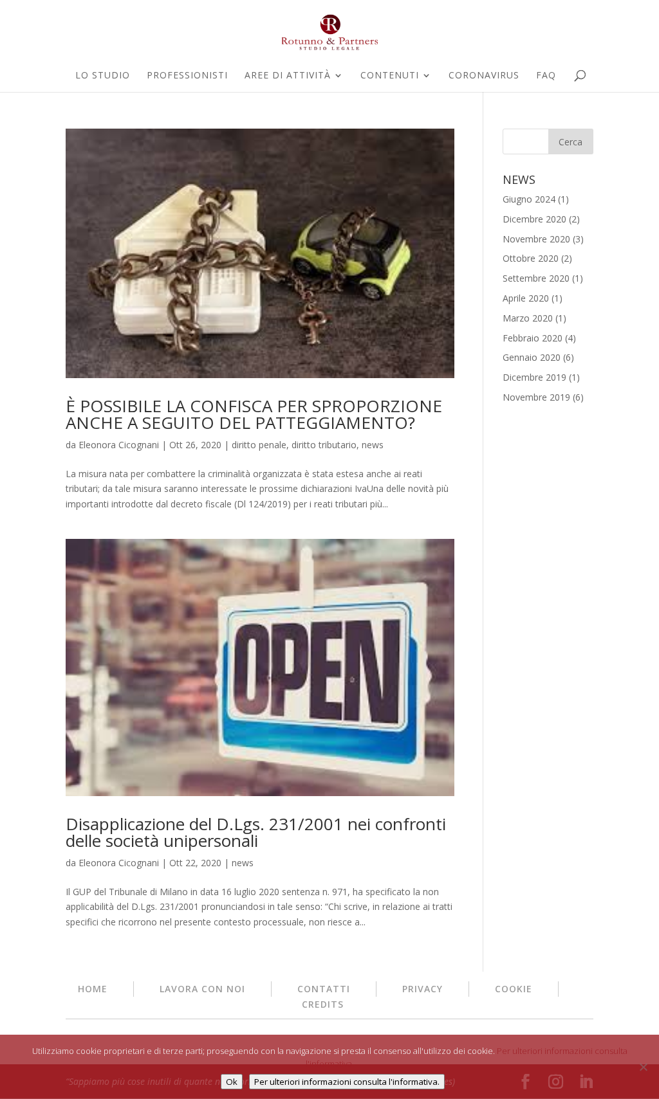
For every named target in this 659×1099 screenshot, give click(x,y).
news (373, 445)
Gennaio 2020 (532, 357)
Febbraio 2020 (532, 338)
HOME (92, 989)
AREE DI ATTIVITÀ (288, 76)
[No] (642, 1066)
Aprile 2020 (526, 298)
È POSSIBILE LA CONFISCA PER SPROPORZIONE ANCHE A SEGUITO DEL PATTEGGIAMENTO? (254, 414)
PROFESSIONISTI (187, 76)
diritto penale (259, 445)
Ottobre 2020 (531, 258)
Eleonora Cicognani (119, 445)
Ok (231, 1081)
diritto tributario (324, 445)
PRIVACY (422, 989)
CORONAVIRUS (484, 76)
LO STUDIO (102, 76)
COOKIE (513, 989)
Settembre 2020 (536, 278)
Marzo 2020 (528, 318)
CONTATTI (323, 989)
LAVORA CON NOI (202, 989)
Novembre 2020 (536, 239)
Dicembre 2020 (534, 219)
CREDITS (323, 1004)
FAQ (546, 76)
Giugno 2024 (529, 199)
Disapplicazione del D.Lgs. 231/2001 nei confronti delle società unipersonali (256, 832)
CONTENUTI (389, 76)
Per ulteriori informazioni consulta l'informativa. (347, 1081)
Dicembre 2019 (534, 377)
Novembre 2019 (536, 397)
